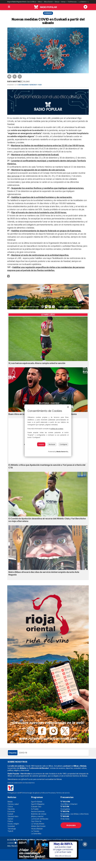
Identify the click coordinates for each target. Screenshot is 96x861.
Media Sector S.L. (62, 451)
